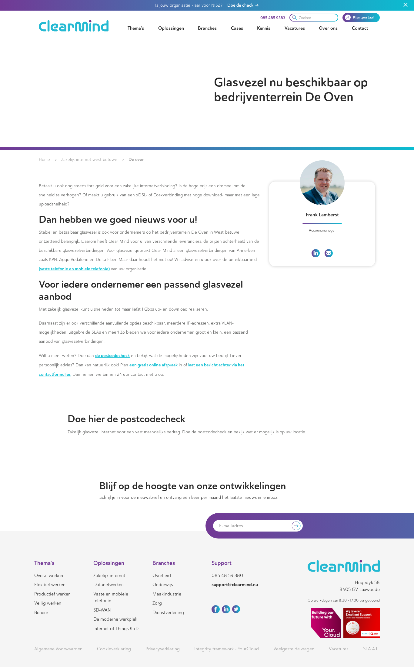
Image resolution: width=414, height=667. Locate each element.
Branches (207, 28)
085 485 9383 (272, 17)
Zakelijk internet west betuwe (89, 159)
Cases (237, 28)
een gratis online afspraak (153, 365)
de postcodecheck (112, 355)
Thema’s (136, 28)
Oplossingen (171, 28)
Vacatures (295, 28)
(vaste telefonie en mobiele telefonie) (74, 269)
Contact (360, 28)
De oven (137, 159)
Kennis (263, 28)
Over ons (328, 28)
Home (44, 159)
